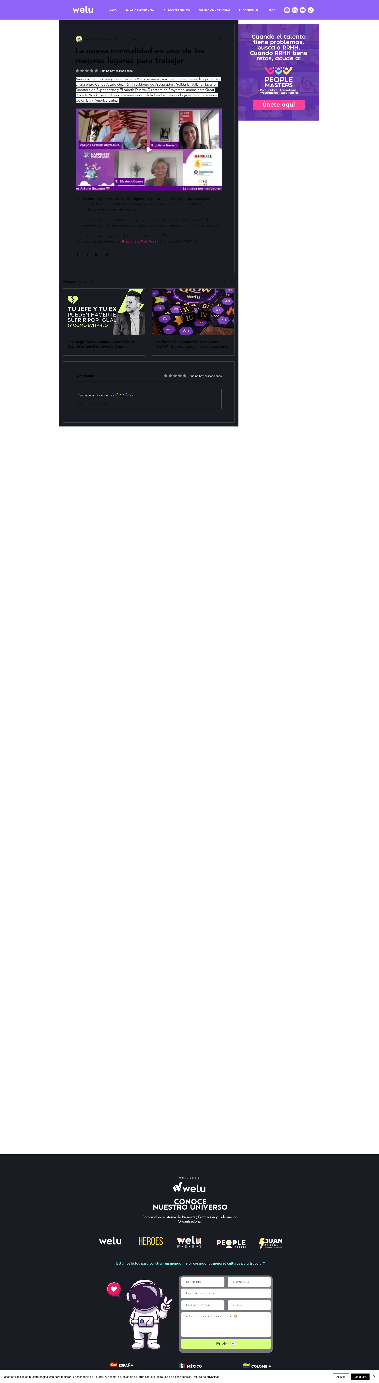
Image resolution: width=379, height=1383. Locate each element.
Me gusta (360, 1377)
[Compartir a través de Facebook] (77, 255)
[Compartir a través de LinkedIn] (97, 255)
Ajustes (340, 1377)
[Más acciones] (219, 39)
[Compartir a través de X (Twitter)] (87, 255)
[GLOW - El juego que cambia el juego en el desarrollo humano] (193, 312)
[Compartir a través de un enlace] (106, 255)
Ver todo (229, 281)
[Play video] (149, 149)
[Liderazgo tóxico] (104, 312)
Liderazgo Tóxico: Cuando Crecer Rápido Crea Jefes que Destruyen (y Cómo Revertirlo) (101, 344)
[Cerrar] (374, 1377)
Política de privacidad (206, 1377)
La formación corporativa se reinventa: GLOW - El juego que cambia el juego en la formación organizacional (192, 344)
